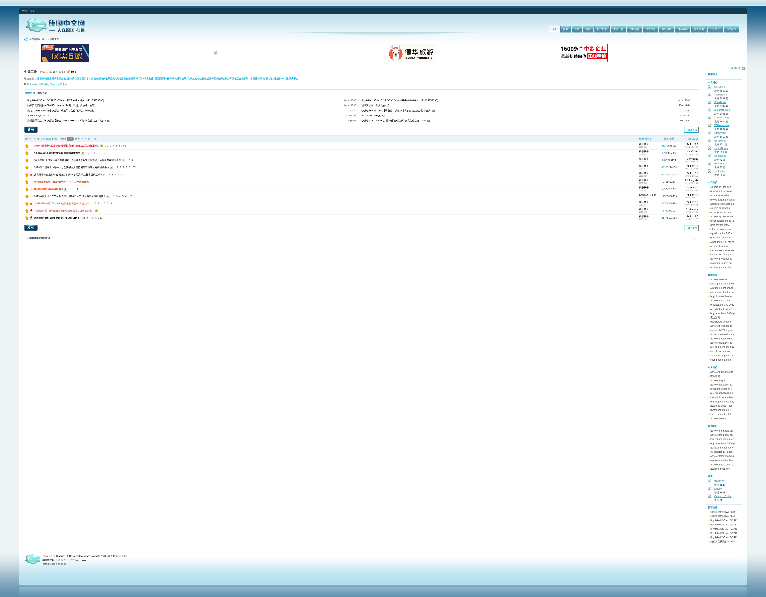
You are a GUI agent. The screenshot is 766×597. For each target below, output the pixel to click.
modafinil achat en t (720, 389)
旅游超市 (731, 29)
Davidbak (719, 87)
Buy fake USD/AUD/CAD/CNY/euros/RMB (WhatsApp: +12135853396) (65, 100)
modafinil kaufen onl (721, 263)
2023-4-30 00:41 (691, 205)
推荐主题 (30, 93)
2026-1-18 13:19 (691, 191)
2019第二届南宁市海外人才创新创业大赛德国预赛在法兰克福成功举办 (71, 167)
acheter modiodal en (721, 430)
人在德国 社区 (36, 39)
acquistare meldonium (722, 204)
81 (112, 203)
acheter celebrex (719, 279)
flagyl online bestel (720, 414)
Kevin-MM (684, 105)
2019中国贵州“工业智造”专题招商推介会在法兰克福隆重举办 (67, 145)
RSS (73, 71)
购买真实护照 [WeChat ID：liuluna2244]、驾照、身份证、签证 (61, 105)
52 (124, 145)
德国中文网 (48, 560)
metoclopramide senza (722, 199)
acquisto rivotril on (720, 468)
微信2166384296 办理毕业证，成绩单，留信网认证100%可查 (60, 110)
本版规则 (42, 93)
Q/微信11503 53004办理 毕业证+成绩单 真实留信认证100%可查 (395, 120)
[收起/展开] (697, 93)
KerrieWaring (721, 117)
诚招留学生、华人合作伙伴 (375, 105)
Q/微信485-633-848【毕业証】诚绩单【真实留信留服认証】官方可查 (398, 110)
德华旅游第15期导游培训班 (48, 189)
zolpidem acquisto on (721, 355)
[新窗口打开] (27, 147)
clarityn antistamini (720, 208)
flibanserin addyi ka (720, 229)
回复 (666, 138)
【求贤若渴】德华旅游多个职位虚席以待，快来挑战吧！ (64, 210)
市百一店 (618, 29)
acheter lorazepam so (722, 456)
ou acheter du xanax (721, 309)
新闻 (588, 29)
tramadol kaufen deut (721, 397)
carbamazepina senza (722, 250)
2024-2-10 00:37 (691, 147)
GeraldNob (720, 140)
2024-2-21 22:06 (691, 219)
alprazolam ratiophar (721, 288)
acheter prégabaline (721, 258)
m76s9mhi (684, 120)
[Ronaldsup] (709, 156)
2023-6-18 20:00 (691, 198)
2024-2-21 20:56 (691, 169)
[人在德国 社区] (55, 31)
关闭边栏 (736, 68)
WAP (84, 560)
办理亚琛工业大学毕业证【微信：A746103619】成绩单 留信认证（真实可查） (69, 120)
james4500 (350, 100)
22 (101, 217)
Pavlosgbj (350, 115)
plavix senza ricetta (720, 237)
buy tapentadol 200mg (722, 313)
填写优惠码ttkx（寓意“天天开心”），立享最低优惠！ (62, 181)
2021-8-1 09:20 (692, 212)
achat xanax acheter (721, 212)
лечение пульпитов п (39, 115)
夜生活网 (715, 317)
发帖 (31, 129)
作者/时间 (644, 138)
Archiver (74, 560)
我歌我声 (666, 29)
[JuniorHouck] (709, 149)
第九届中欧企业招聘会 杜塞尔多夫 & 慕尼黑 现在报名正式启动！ (68, 174)
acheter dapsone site (721, 338)
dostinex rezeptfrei (720, 225)
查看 (671, 138)
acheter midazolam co (722, 300)
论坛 (554, 29)
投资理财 (650, 29)
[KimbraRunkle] (709, 110)
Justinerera (692, 209)
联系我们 (62, 560)
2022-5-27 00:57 (691, 162)
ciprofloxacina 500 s (721, 233)
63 (126, 174)
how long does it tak (721, 405)
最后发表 (693, 138)
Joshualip (719, 171)
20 (130, 196)
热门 (96, 139)
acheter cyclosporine (721, 216)
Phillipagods (691, 180)
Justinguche (721, 94)
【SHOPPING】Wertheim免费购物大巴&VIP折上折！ (62, 203)
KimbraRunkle (722, 110)
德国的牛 (43, 84)
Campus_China (58, 84)
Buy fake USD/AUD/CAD (723, 520)
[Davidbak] (709, 87)
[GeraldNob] (709, 141)
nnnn (687, 110)
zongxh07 (350, 120)
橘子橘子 (644, 144)
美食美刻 (699, 29)
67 (134, 167)
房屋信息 (634, 29)
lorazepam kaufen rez (722, 283)
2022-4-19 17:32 (691, 154)
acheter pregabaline (721, 326)
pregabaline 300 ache (722, 304)
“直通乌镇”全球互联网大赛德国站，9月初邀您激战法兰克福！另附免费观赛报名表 (77, 160)
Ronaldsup (720, 155)
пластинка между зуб (373, 115)
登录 (32, 11)
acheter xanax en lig (721, 342)
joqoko (34, 84)
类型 (27, 138)
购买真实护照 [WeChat (722, 512)
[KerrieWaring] (709, 118)
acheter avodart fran (721, 267)
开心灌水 (715, 29)
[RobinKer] (709, 164)
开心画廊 (683, 29)
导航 (576, 29)
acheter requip (718, 380)
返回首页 (692, 129)
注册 (24, 11)
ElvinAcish (720, 102)
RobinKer (719, 163)
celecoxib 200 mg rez (721, 254)
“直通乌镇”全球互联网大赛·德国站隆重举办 (57, 153)
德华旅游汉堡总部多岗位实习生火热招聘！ (57, 217)
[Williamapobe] (709, 126)
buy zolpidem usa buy (722, 347)
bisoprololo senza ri (721, 191)
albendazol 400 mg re (722, 242)
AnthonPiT (692, 144)
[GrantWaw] (709, 133)
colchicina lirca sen (720, 187)
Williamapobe (721, 125)
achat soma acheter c (721, 447)
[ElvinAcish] (709, 103)
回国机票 (602, 29)
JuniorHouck (721, 148)
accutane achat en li (721, 195)
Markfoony (692, 151)
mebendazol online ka (722, 220)
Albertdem (692, 187)
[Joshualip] (709, 171)
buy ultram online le (721, 296)
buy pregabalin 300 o (721, 393)
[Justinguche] (709, 95)
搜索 (565, 29)
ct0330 (352, 110)
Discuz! (60, 556)
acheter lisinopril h (720, 246)
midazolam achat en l (721, 321)
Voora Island (91, 556)
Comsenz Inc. (120, 556)
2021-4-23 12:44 (691, 183)
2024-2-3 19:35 (692, 176)
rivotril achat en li (719, 410)
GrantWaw (720, 133)
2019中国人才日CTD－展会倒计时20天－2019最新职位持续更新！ (70, 196)
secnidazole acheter (721, 359)
